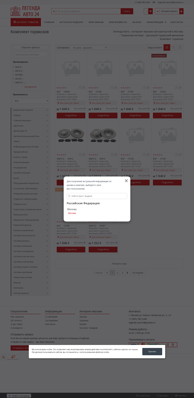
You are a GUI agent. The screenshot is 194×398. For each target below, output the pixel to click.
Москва (72, 213)
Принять (152, 351)
